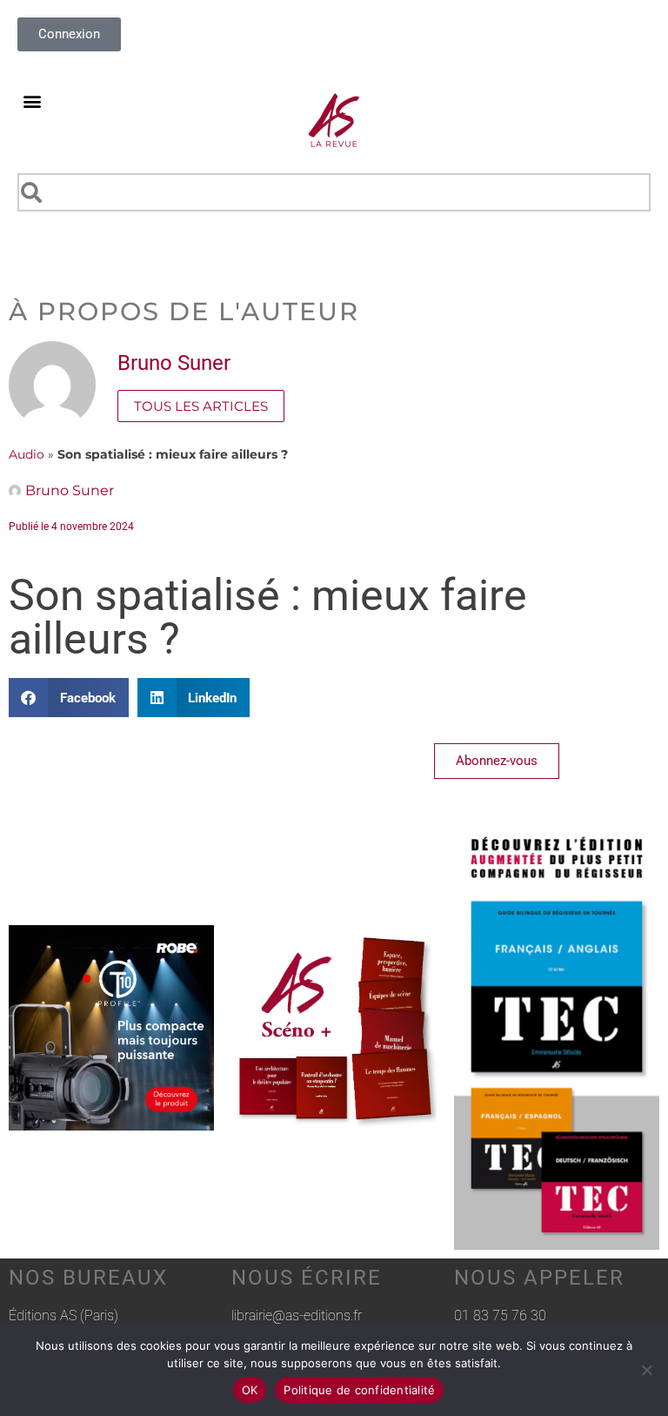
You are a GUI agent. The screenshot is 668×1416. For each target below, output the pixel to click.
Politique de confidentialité (359, 1390)
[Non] (646, 1370)
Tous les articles (201, 406)
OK (250, 1390)
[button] (31, 100)
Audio (26, 454)
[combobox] (334, 192)
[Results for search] (334, 221)
